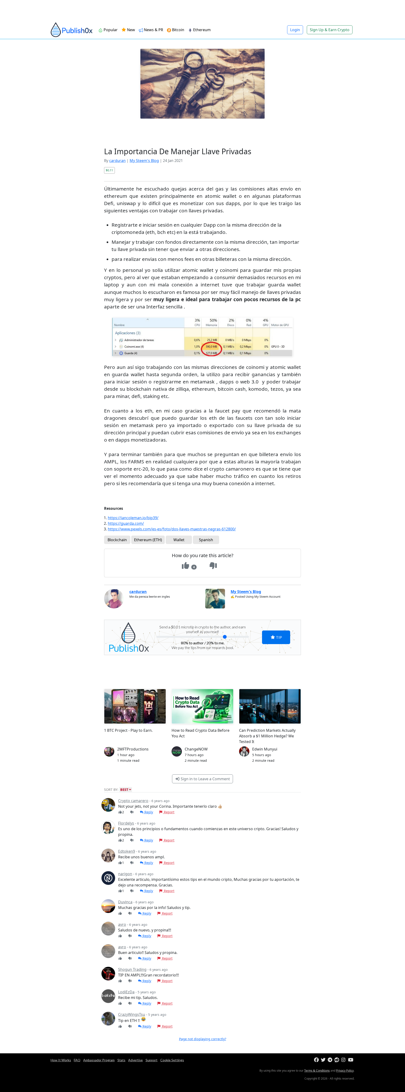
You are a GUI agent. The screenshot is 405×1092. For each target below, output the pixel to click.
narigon (125, 873)
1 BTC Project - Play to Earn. (128, 730)
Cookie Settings (172, 1060)
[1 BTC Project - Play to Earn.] (135, 706)
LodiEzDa (126, 991)
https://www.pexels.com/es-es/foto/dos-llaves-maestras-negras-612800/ (172, 529)
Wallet (178, 539)
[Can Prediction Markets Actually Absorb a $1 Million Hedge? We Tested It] (270, 706)
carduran (117, 160)
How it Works (61, 1060)
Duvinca (125, 901)
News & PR (153, 29)
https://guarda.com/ (126, 523)
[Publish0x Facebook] (317, 1060)
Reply (148, 812)
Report (168, 812)
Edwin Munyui (264, 749)
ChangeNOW (196, 749)
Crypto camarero (133, 800)
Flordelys (126, 823)
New (130, 29)
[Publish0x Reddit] (337, 1060)
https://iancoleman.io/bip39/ (133, 517)
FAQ (77, 1060)
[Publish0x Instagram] (344, 1060)
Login (295, 29)
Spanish (206, 539)
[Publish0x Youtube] (351, 1060)
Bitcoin (178, 29)
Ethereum (202, 29)
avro (122, 924)
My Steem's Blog (144, 160)
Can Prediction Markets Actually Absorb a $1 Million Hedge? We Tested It (267, 736)
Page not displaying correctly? (202, 1039)
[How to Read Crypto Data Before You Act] (202, 706)
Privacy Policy (345, 1071)
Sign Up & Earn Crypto (329, 29)
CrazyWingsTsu (131, 1014)
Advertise (135, 1060)
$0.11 (109, 170)
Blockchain (117, 539)
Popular (111, 29)
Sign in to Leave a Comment (205, 778)
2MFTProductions (133, 749)
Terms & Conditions (317, 1071)
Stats (121, 1060)
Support (152, 1060)
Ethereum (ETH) (148, 539)
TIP (278, 637)
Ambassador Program (99, 1060)
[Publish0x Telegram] (330, 1060)
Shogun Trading (132, 969)
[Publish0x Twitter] (323, 1060)
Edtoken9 (126, 851)
